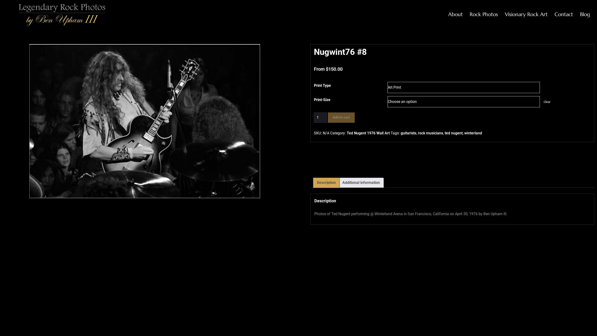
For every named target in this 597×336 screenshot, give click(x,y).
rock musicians (430, 133)
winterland (473, 133)
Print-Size (322, 100)
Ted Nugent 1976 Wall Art (368, 133)
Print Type (322, 85)
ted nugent (454, 133)
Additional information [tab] (361, 182)
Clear (547, 102)
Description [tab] (326, 182)
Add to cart (341, 117)
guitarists (408, 133)
